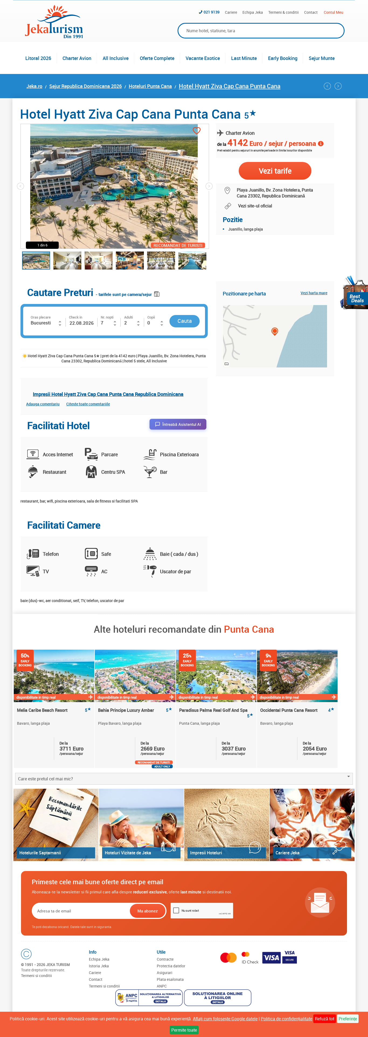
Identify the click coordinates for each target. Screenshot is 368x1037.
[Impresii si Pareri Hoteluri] (226, 825)
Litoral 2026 (38, 58)
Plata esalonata (170, 979)
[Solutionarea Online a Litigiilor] (218, 998)
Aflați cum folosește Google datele (225, 1019)
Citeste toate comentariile (88, 403)
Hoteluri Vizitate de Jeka (128, 853)
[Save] (157, 293)
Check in (75, 317)
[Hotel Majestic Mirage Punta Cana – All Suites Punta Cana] (338, 86)
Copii (151, 317)
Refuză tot (324, 1019)
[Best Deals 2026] (354, 292)
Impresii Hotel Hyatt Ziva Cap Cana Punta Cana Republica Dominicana (108, 394)
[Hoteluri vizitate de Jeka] (141, 825)
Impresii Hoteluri (206, 853)
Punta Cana (249, 628)
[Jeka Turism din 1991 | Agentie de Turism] (53, 37)
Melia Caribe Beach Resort (54, 710)
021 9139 (212, 12)
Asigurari (164, 972)
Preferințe (348, 1019)
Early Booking (282, 58)
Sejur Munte (322, 58)
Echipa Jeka (252, 12)
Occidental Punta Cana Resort (297, 710)
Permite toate (184, 1030)
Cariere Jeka (288, 853)
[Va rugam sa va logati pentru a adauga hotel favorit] (196, 131)
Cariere (231, 12)
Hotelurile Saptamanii (40, 853)
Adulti (128, 317)
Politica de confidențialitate (286, 1019)
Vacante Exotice (203, 58)
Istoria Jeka (99, 965)
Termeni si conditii (36, 975)
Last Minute (244, 58)
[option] (54, 709)
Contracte (165, 959)
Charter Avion (77, 58)
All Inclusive (116, 58)
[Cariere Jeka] (312, 825)
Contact (311, 12)
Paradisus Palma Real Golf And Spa (216, 712)
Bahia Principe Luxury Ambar (135, 710)
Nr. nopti (107, 317)
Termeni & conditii (283, 12)
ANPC (162, 986)
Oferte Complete (157, 58)
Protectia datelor (171, 965)
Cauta (185, 320)
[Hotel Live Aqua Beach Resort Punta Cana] (327, 86)
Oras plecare (41, 317)
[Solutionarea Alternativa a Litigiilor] (149, 998)
